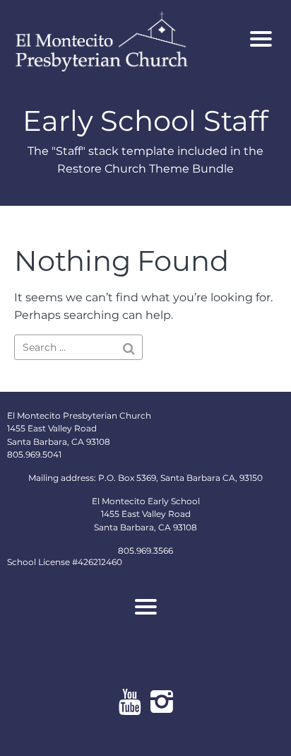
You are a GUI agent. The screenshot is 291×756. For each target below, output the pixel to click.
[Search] (129, 349)
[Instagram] (161, 701)
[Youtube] (130, 701)
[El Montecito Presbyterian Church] (123, 39)
